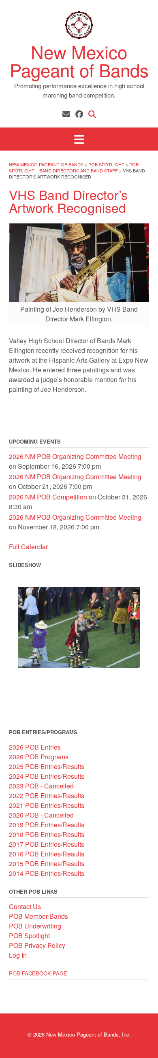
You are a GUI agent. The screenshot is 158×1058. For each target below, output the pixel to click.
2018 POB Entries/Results (46, 834)
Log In (18, 955)
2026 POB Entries (35, 747)
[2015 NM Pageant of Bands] (79, 627)
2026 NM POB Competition (48, 496)
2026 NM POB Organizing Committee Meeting (75, 456)
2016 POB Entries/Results (46, 853)
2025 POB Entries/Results (46, 766)
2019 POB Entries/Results (46, 824)
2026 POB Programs (38, 756)
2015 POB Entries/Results (46, 863)
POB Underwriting (35, 926)
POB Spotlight (29, 935)
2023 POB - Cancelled (41, 785)
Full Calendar (28, 546)
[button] (79, 139)
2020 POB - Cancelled (41, 815)
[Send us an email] (66, 113)
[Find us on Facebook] (79, 113)
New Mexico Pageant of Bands (79, 60)
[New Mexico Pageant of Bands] (79, 25)
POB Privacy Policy (37, 945)
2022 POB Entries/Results (46, 795)
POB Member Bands (38, 916)
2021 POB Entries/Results (46, 805)
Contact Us (25, 906)
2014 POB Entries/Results (46, 873)
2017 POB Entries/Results (46, 844)
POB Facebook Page (38, 973)
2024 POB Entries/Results (46, 776)
